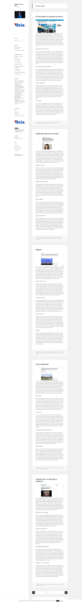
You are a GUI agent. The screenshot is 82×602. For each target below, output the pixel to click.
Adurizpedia (48, 351)
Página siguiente (66, 592)
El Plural (22, 89)
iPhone (37, 238)
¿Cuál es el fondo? (17, 59)
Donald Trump (20, 82)
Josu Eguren (40, 238)
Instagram (16, 91)
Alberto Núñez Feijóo (17, 80)
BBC (59, 351)
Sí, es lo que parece (18, 61)
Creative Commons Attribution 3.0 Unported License (20, 131)
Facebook (17, 90)
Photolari (37, 585)
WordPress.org (17, 149)
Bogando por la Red (19, 4)
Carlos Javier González (54, 122)
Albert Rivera (22, 80)
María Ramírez (45, 238)
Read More (61, 600)
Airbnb (47, 122)
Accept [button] (58, 600)
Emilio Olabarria (56, 584)
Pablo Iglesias (18, 96)
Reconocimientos (17, 114)
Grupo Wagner (59, 237)
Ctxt (51, 467)
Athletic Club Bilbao (21, 81)
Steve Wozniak (41, 585)
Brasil (49, 467)
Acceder (16, 144)
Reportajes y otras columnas (19, 115)
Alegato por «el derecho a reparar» (46, 480)
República (53, 352)
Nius (46, 352)
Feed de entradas (17, 146)
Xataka (54, 123)
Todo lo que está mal (18, 62)
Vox (19, 101)
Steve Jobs (45, 468)
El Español (16, 87)
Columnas (16, 112)
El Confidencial (18, 85)
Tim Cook (56, 352)
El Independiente (21, 87)
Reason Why (50, 123)
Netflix (49, 238)
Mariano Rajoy (17, 94)
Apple (50, 122)
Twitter (17, 101)
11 (54, 592)
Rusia (56, 238)
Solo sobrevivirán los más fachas (20, 72)
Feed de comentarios (18, 148)
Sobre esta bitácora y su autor (19, 50)
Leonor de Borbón (45, 123)
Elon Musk (19, 88)
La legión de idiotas (18, 74)
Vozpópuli (22, 101)
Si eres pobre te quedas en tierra (49, 16)
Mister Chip (43, 352)
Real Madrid (49, 352)
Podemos (22, 97)
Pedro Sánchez (18, 97)
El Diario (22, 86)
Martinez (39, 352)
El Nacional (16, 88)
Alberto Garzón (48, 584)
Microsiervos (61, 584)
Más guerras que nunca (18, 64)
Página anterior (33, 592)
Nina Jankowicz (52, 238)
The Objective (59, 238)
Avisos (16, 110)
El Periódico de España (17, 89)
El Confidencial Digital (18, 86)
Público (16, 98)
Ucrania (39, 239)
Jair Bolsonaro (57, 467)
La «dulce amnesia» (18, 70)
